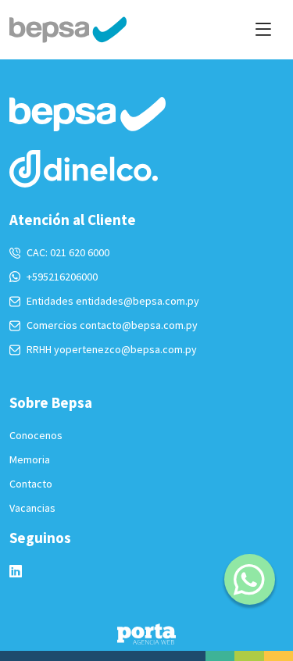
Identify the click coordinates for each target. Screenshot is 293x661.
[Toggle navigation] (263, 29)
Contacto (30, 484)
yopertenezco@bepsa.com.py (125, 349)
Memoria (29, 459)
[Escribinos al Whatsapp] (249, 579)
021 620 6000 (79, 252)
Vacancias (32, 508)
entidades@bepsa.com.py (137, 301)
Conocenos (36, 435)
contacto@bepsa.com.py (139, 325)
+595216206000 (62, 277)
